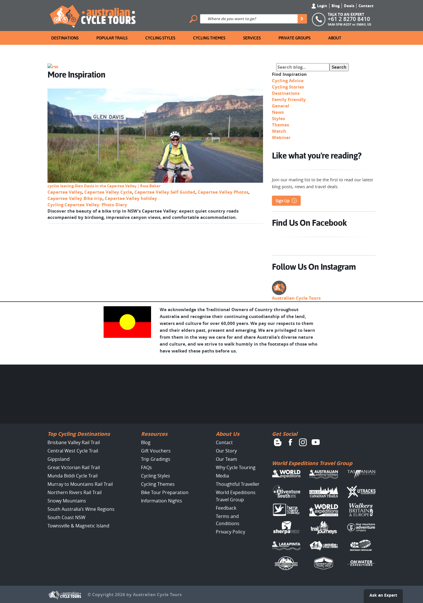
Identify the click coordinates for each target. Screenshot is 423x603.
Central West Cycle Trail (72, 451)
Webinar (281, 137)
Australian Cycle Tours (296, 298)
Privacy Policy (230, 532)
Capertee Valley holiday (131, 198)
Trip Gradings (155, 459)
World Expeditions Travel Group (312, 463)
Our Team (226, 459)
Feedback (226, 508)
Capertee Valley (64, 192)
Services (252, 38)
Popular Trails (111, 38)
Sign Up (282, 201)
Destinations (65, 38)
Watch (279, 131)
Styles (278, 118)
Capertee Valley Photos (223, 192)
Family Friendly (289, 100)
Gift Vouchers (156, 451)
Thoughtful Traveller (238, 484)
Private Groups (294, 38)
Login (321, 5)
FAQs (146, 467)
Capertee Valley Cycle (108, 192)
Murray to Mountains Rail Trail (80, 484)
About (334, 38)
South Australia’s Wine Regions (81, 509)
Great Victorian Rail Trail (73, 467)
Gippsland (58, 459)
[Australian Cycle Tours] (92, 15)
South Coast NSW (66, 517)
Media (222, 476)
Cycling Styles (160, 38)
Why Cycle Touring (236, 467)
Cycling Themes (209, 38)
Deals (349, 5)
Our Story (226, 451)
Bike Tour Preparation (164, 492)
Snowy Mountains (66, 501)
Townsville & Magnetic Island (78, 526)
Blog (335, 5)
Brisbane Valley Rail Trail (73, 442)
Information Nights (161, 501)
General (280, 106)
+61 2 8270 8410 (349, 19)
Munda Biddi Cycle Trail (72, 476)
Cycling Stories (288, 87)
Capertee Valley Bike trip (74, 198)
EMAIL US (364, 24)
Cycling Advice (288, 81)
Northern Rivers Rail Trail (74, 492)
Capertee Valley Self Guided (164, 192)
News (278, 112)
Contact (366, 5)
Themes (280, 125)
